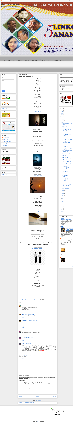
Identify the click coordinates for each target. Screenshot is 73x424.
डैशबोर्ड (9, 60)
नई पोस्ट (20, 396)
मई (62, 196)
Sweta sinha (5, 143)
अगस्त (63, 192)
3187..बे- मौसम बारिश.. (65, 146)
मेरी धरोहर (14, 60)
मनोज (62, 238)
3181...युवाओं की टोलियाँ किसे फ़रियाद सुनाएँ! (66, 159)
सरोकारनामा (63, 257)
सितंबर (63, 190)
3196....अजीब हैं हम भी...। (66, 127)
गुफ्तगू (49, 60)
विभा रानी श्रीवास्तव (24, 305)
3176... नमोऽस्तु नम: (65, 171)
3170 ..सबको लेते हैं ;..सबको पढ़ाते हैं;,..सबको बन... (66, 185)
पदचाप (37, 211)
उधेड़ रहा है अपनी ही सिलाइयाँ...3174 (65, 176)
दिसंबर (63, 119)
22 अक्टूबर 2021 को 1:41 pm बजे (33, 320)
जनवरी (63, 203)
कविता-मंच (20, 60)
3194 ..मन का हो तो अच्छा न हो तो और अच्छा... (66, 132)
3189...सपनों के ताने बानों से (66, 142)
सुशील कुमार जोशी (24, 355)
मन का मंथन (44, 60)
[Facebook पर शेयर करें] (42, 299)
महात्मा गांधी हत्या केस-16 (64, 239)
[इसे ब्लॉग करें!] (40, 299)
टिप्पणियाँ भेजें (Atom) (39, 400)
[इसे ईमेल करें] (39, 299)
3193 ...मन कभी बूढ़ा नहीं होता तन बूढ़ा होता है (66, 135)
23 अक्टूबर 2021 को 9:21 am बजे (32, 355)
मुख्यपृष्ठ (4, 60)
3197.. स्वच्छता (64, 126)
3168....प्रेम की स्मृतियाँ (65, 188)
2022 (62, 116)
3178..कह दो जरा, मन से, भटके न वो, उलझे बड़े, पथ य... (67, 167)
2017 (62, 209)
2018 (62, 208)
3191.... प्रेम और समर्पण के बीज (67, 139)
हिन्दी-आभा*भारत (55, 60)
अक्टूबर (63, 122)
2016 (62, 211)
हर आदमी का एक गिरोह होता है (37, 248)
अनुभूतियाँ (37, 153)
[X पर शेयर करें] (41, 299)
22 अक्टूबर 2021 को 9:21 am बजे (30, 314)
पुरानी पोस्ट (54, 396)
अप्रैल (63, 198)
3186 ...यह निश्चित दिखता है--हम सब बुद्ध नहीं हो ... (67, 149)
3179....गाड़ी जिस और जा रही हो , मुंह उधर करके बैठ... (67, 164)
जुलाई (63, 193)
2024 (62, 113)
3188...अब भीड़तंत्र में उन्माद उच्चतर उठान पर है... (66, 144)
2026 (62, 110)
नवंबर (63, 120)
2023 (62, 114)
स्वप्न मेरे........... (63, 218)
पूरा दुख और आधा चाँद (38, 175)
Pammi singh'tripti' (6, 139)
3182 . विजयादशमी (65, 157)
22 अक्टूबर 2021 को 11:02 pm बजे (28, 337)
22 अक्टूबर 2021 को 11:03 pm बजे (28, 343)
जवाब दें (23, 317)
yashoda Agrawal (25, 320)
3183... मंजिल (64, 155)
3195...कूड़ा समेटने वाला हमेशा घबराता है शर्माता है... (66, 130)
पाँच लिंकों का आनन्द (10, 4)
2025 (62, 111)
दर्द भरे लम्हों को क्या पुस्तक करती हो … (66, 219)
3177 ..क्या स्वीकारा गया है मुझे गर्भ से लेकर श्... (66, 169)
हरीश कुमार (23, 314)
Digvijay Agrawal (6, 137)
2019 (62, 206)
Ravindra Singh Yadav (7, 141)
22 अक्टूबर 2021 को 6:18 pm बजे (31, 331)
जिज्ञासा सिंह (24, 331)
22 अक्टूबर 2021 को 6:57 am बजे (32, 305)
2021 (62, 117)
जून (62, 195)
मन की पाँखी (62, 60)
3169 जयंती (64, 187)
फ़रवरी (63, 201)
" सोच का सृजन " (26, 60)
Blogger (38, 421)
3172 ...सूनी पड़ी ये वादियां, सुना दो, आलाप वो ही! (66, 180)
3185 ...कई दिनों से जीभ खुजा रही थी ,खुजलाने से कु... (67, 151)
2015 (62, 212)
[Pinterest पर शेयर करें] (43, 299)
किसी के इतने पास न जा (35, 60)
